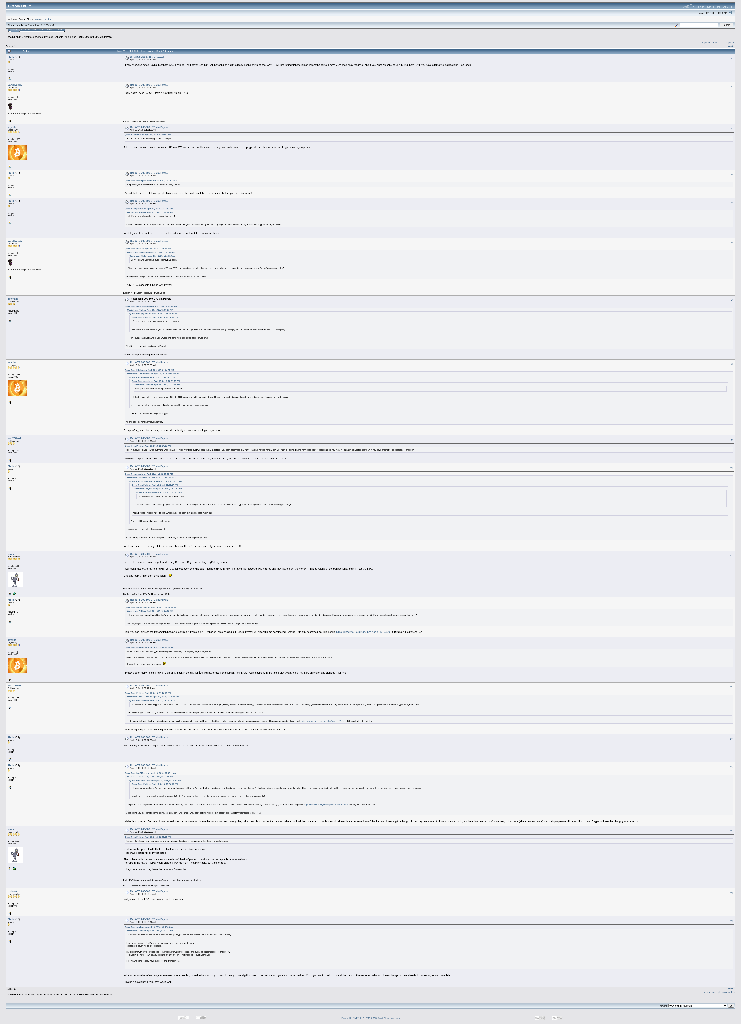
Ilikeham (13, 298)
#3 (732, 128)
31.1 (43, 25)
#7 (732, 300)
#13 (731, 641)
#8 (732, 364)
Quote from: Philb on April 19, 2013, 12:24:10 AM (148, 135)
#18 (731, 893)
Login (41, 30)
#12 (731, 601)
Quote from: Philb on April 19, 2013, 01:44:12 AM (148, 693)
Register (50, 30)
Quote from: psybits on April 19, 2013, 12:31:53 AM (149, 209)
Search (32, 30)
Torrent (50, 25)
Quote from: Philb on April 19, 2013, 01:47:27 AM (148, 837)
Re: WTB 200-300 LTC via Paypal (149, 85)
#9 (732, 440)
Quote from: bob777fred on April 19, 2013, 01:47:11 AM (150, 773)
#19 (731, 921)
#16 (731, 767)
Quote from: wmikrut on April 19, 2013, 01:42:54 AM (149, 647)
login (37, 19)
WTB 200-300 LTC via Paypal (95, 36)
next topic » (727, 42)
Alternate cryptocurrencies (38, 36)
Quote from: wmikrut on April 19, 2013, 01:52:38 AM (149, 927)
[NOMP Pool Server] (14, 593)
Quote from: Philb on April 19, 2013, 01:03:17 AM (148, 248)
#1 (732, 58)
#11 (731, 556)
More (60, 30)
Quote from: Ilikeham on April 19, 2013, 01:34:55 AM (149, 370)
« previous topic (711, 42)
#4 (732, 174)
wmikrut (12, 554)
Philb (11, 57)
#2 (732, 86)
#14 (731, 687)
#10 (731, 468)
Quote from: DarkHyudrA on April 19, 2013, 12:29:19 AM (151, 180)
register (47, 19)
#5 (732, 202)
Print (730, 46)
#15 (731, 739)
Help (23, 30)
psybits (12, 127)
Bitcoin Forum (13, 36)
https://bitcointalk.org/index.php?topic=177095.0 (363, 632)
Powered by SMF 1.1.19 (352, 1018)
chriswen (13, 891)
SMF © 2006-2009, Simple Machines (383, 1018)
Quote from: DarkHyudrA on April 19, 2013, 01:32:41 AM (151, 306)
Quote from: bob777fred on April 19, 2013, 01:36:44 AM (150, 607)
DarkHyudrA (15, 85)
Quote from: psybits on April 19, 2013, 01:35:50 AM (149, 474)
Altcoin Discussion (65, 36)
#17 (731, 831)
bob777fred (14, 438)
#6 (732, 242)
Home (14, 30)
